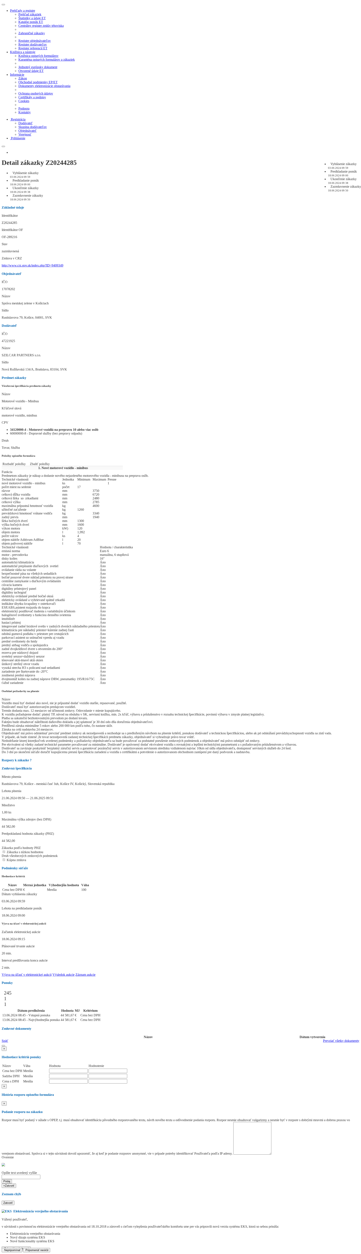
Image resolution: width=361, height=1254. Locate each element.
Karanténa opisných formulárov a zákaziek (46, 59)
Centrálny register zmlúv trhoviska (41, 25)
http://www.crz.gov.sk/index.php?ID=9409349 (32, 265)
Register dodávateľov (32, 44)
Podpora (23, 108)
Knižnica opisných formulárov (38, 56)
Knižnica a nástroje (22, 52)
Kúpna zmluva (16, 860)
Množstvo (8, 805)
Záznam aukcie (85, 974)
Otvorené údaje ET (31, 71)
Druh (5, 440)
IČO (5, 282)
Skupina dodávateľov (32, 127)
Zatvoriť (8, 1202)
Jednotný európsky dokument (37, 67)
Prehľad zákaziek (29, 14)
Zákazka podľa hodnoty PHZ (21, 848)
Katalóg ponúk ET (30, 22)
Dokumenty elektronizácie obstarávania (44, 86)
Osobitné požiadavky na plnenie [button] (20, 691)
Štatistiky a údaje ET (32, 18)
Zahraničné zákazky (31, 33)
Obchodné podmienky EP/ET (38, 82)
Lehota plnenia (11, 791)
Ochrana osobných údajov (35, 93)
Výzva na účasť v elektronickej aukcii (27, 974)
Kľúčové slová (11, 408)
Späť (5, 1040)
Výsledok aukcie (63, 974)
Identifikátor (10, 215)
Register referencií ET (32, 48)
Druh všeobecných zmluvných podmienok (30, 856)
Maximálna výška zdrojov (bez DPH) (26, 819)
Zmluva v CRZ (12, 258)
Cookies (23, 101)
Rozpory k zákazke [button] (17, 760)
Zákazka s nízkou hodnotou (24, 852)
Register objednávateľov (34, 40)
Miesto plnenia (11, 776)
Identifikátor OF (12, 230)
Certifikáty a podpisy (32, 97)
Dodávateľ (25, 123)
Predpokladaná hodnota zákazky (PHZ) (28, 833)
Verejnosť (24, 134)
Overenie (8, 1157)
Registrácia (18, 119)
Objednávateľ (27, 130)
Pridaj (6, 1181)
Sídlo (5, 310)
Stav (5, 244)
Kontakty (24, 112)
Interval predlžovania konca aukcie (25, 960)
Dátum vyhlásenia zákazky (19, 894)
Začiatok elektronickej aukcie (21, 932)
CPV (5, 422)
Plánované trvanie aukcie (18, 946)
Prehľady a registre (22, 10)
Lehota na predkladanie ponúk (22, 908)
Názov (6, 296)
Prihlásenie (18, 138)
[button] (3, 1045)
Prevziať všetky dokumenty (341, 1040)
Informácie (17, 74)
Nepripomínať (11, 1250)
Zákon (22, 78)
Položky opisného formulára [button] (18, 455)
